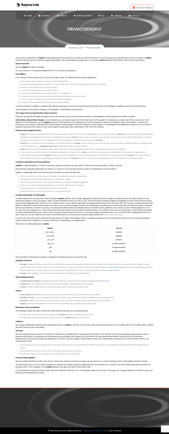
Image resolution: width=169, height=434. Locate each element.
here (88, 273)
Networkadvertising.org (113, 214)
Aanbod (63, 15)
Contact (135, 15)
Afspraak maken (84, 15)
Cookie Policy (88, 430)
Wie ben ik (45, 15)
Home (29, 15)
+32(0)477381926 (144, 7)
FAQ (102, 15)
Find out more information (112, 267)
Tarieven (117, 15)
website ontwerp (102, 430)
